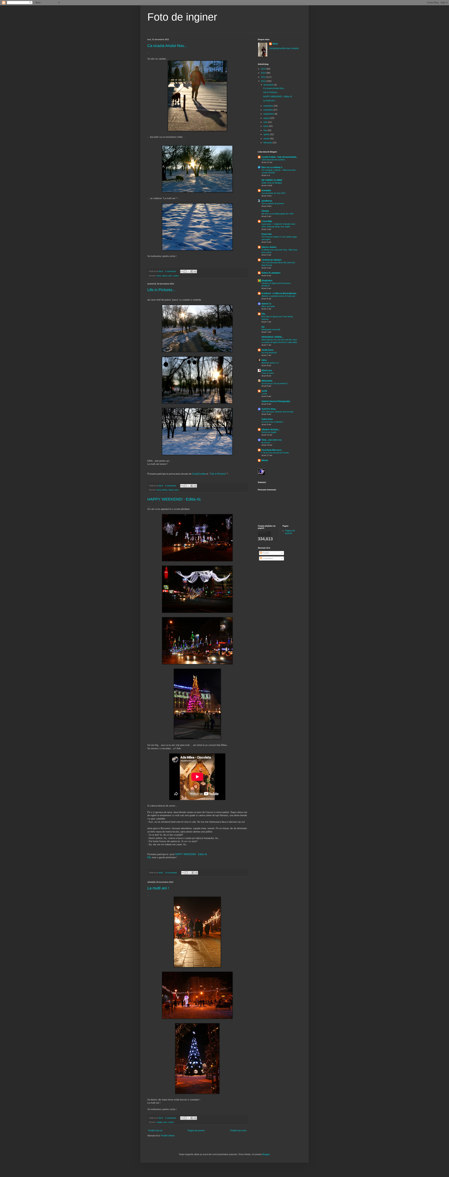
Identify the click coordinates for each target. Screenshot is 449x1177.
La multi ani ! (158, 888)
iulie (265, 122)
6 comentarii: (171, 1118)
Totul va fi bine (268, 373)
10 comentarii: (171, 873)
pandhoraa (267, 201)
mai (265, 130)
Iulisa (264, 360)
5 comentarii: (171, 271)
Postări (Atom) (168, 1135)
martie (266, 138)
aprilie (266, 134)
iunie (266, 126)
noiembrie (268, 106)
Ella (263, 314)
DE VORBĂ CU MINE (272, 180)
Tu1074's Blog (269, 409)
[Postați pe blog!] (185, 271)
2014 (263, 73)
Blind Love (267, 370)
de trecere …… (268, 442)
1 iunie (264, 394)
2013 (263, 77)
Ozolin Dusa (267, 350)
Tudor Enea (267, 419)
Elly (149, 857)
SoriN (264, 391)
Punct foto (267, 234)
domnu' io (266, 303)
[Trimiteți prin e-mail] (182, 271)
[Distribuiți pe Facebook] (192, 271)
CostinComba (199, 473)
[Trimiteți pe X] (188, 271)
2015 (263, 69)
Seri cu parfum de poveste (273, 203)
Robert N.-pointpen (271, 273)
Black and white (268, 306)
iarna (159, 276)
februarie (268, 142)
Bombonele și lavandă (271, 329)
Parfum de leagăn (269, 432)
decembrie (268, 85)
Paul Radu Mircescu (272, 450)
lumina (164, 490)
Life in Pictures (218, 473)
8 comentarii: (171, 486)
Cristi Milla (267, 221)
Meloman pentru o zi (270, 363)
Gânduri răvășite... (271, 429)
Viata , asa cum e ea (272, 440)
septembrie (269, 114)
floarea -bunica (269, 247)
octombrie (268, 110)
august (266, 118)
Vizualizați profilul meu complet (284, 48)
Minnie (265, 460)
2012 (263, 81)
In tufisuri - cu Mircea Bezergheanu (279, 293)
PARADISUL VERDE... (272, 337)
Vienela (265, 211)
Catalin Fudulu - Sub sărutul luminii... (279, 157)
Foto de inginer (182, 17)
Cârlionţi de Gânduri (271, 260)
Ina (263, 327)
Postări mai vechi (238, 1130)
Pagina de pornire (196, 1130)
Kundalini (266, 190)
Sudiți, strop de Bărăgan (272, 183)
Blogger (266, 1154)
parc (170, 276)
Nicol (275, 44)
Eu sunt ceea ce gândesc (272, 422)
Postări (265, 553)
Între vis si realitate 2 (272, 167)
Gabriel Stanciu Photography (276, 401)
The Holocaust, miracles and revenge (277, 412)
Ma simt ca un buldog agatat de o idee (278, 214)
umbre (176, 276)
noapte (159, 1122)
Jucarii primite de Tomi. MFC (274, 193)
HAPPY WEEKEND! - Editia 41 (174, 499)
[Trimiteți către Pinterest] (195, 271)
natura (164, 276)
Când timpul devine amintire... (274, 160)
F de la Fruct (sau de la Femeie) (275, 453)
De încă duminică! (269, 353)
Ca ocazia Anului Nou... (167, 45)
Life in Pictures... (161, 290)
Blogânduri (267, 280)
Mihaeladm (267, 381)
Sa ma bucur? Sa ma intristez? (275, 383)
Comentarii (267, 558)
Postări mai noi (155, 1130)
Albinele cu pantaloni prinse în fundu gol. (278, 296)
